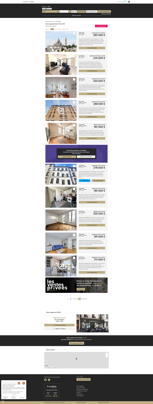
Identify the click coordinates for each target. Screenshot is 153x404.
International (79, 394)
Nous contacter (80, 395)
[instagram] (49, 380)
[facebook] (45, 380)
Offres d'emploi (80, 386)
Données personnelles (81, 402)
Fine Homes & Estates (81, 391)
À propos (78, 392)
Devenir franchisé (80, 387)
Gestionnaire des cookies (103, 402)
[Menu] (129, 2)
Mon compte (122, 1)
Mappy (56, 367)
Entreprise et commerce (82, 389)
